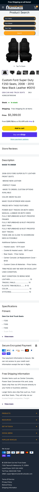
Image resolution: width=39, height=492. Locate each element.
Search (19, 33)
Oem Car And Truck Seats (13, 92)
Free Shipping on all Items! (19, 2)
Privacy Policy (7, 482)
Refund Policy (7, 485)
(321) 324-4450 (17, 468)
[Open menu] (3, 7)
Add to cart (19, 128)
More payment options (19, 139)
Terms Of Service (8, 479)
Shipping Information (9, 488)
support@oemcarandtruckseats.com (19, 474)
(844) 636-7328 (15, 471)
